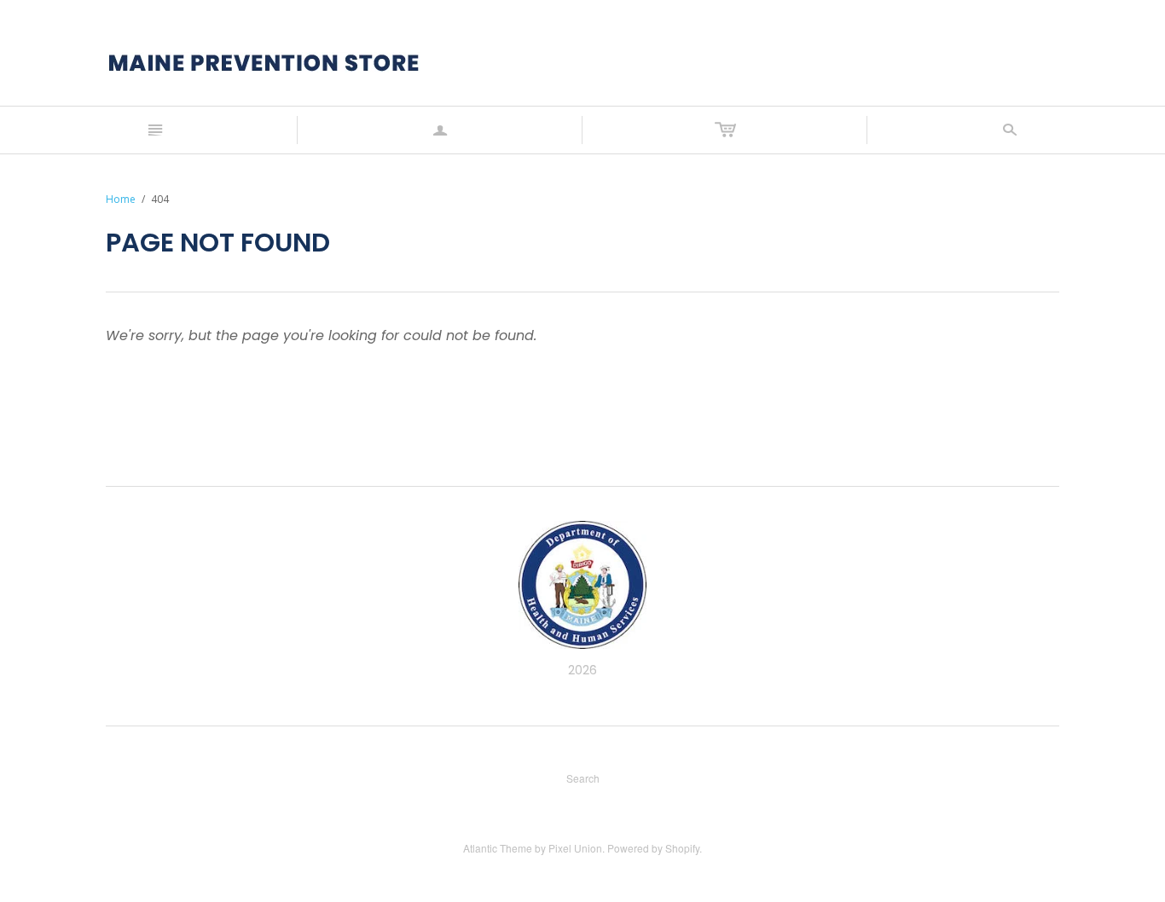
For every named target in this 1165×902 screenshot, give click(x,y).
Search (583, 778)
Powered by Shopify (653, 848)
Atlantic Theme (497, 848)
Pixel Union (575, 848)
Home (121, 199)
